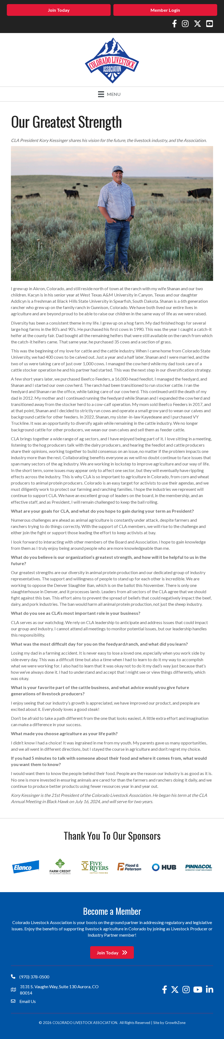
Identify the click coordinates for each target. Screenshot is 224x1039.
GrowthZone (175, 1022)
